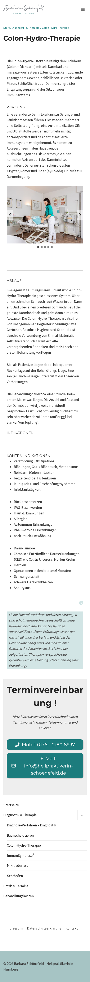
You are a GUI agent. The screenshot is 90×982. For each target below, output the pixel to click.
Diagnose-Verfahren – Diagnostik (31, 825)
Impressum (14, 928)
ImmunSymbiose (20, 855)
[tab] (38, 247)
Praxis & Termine (15, 886)
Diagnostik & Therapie (20, 815)
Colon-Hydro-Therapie (24, 845)
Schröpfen (15, 875)
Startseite (11, 805)
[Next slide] (80, 215)
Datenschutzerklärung (44, 928)
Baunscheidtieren (20, 835)
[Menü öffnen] (83, 9)
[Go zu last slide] (10, 215)
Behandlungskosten (18, 896)
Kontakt (72, 928)
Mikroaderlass (17, 865)
